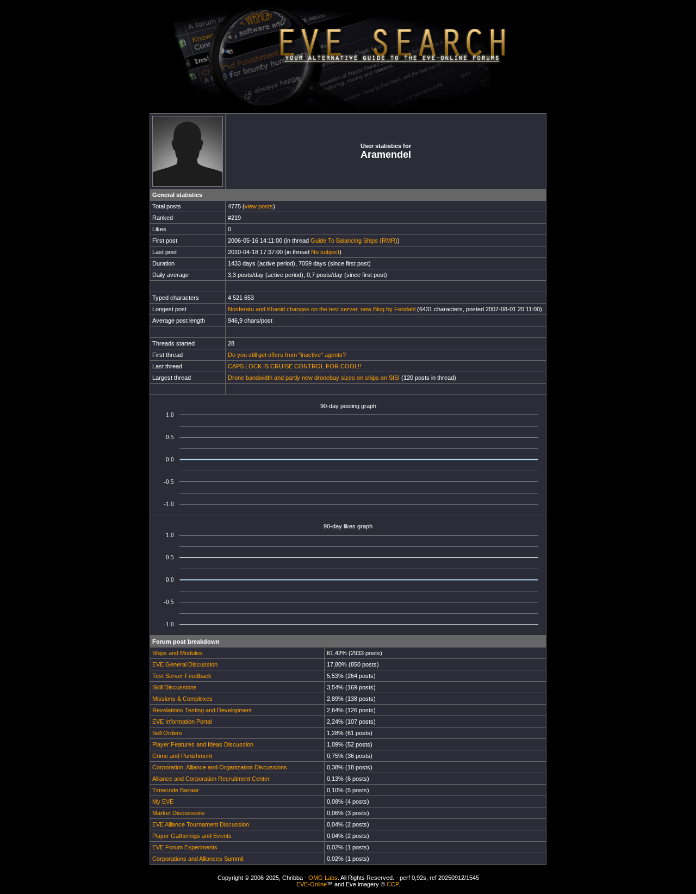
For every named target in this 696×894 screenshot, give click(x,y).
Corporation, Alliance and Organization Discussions (219, 767)
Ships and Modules (177, 653)
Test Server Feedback (182, 676)
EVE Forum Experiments (184, 847)
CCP (393, 884)
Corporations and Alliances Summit (198, 858)
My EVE (162, 801)
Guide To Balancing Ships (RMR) (353, 240)
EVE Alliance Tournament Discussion (200, 824)
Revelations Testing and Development (202, 710)
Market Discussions (178, 813)
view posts (259, 206)
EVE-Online (311, 884)
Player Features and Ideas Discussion (202, 744)
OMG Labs (323, 877)
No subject (325, 252)
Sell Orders (167, 733)
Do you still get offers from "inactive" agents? (287, 355)
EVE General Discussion (184, 664)
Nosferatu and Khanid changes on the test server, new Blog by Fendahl (321, 309)
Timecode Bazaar (175, 790)
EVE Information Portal (182, 721)
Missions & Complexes (182, 698)
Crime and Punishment (182, 756)
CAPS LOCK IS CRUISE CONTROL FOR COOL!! (294, 366)
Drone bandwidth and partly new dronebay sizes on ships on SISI (314, 377)
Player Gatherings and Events (192, 836)
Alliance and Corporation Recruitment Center (211, 778)
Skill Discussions (174, 687)
